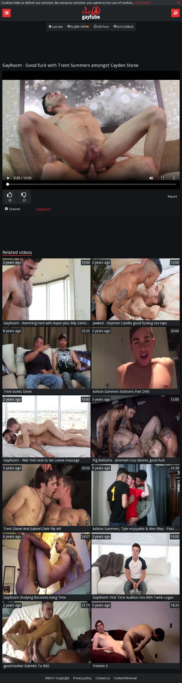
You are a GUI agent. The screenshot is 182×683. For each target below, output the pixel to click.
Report (172, 196)
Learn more (142, 2)
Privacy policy (82, 678)
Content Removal (125, 678)
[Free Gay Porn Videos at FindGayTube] (91, 13)
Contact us (103, 678)
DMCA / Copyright (57, 678)
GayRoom (43, 209)
